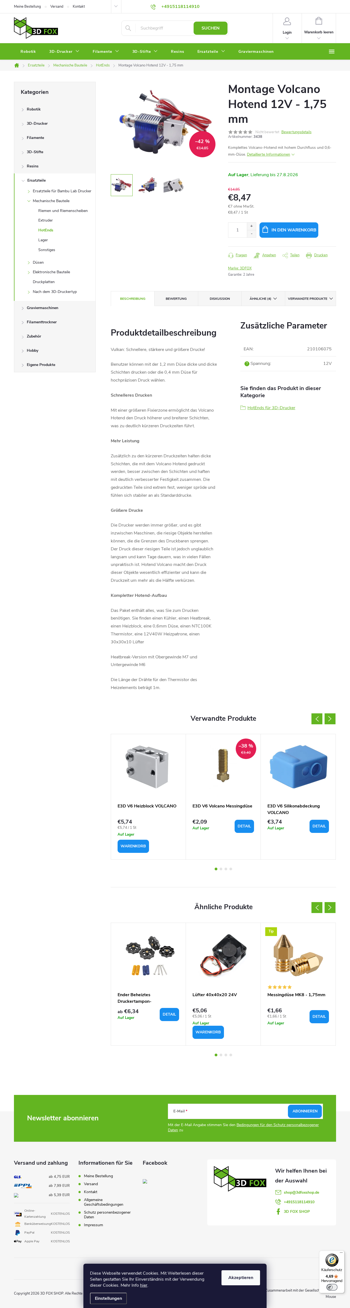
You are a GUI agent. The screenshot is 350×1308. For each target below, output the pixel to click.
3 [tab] (225, 869)
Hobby (32, 350)
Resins (33, 166)
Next (330, 718)
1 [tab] (216, 869)
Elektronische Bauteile (51, 272)
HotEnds (45, 230)
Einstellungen (108, 1298)
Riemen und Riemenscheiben (63, 210)
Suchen (211, 28)
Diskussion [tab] (220, 299)
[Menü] (341, 1254)
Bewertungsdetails (296, 132)
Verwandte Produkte (307, 299)
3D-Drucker (37, 123)
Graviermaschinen (42, 307)
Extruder (45, 220)
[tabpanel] (148, 796)
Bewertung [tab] (176, 299)
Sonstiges (46, 249)
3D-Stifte (35, 152)
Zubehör (34, 336)
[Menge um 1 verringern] (251, 233)
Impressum (93, 1225)
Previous (316, 718)
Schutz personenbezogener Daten (107, 1215)
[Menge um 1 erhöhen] (251, 226)
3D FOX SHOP (297, 1211)
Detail (244, 826)
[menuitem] (28, 51)
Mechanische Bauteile (51, 201)
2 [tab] (221, 869)
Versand (56, 6)
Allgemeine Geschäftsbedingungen (103, 1202)
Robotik (34, 109)
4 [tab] (230, 869)
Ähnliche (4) (260, 299)
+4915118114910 (299, 1202)
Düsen (38, 262)
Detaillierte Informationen (268, 154)
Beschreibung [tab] (132, 299)
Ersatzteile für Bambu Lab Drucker (62, 191)
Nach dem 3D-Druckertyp (55, 291)
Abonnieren (305, 1111)
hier (143, 1285)
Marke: (240, 268)
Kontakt (79, 6)
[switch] (331, 1287)
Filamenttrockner (42, 322)
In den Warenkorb (294, 230)
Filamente (35, 137)
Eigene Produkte (41, 364)
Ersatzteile (36, 180)
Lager (43, 240)
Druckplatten (44, 281)
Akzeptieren (240, 1278)
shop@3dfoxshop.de (301, 1192)
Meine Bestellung (27, 6)
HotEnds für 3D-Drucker (271, 408)
